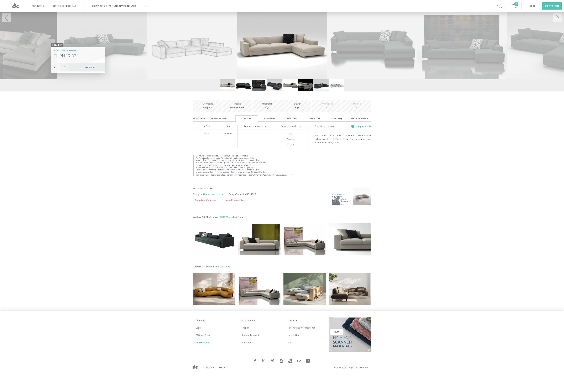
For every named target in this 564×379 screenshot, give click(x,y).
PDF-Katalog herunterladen (301, 327)
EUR (221, 367)
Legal (198, 327)
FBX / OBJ (337, 118)
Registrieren (551, 6)
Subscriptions (248, 320)
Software (246, 342)
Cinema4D (269, 118)
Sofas (62, 50)
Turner (224, 216)
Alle (56, 50)
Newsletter (293, 334)
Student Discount (250, 334)
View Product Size (235, 199)
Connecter (293, 320)
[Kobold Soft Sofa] (304, 289)
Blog (290, 342)
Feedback (204, 342)
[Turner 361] (304, 239)
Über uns (200, 320)
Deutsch (208, 367)
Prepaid (246, 327)
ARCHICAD (314, 118)
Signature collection (206, 199)
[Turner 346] (214, 239)
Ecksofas (71, 50)
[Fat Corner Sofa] (214, 289)
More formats (359, 118)
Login (531, 6)
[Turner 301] (350, 239)
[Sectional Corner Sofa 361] (259, 289)
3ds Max (246, 118)
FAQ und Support (204, 334)
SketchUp (292, 118)
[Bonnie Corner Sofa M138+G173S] (350, 289)
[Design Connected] (16, 6)
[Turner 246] (259, 239)
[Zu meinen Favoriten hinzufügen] (64, 67)
